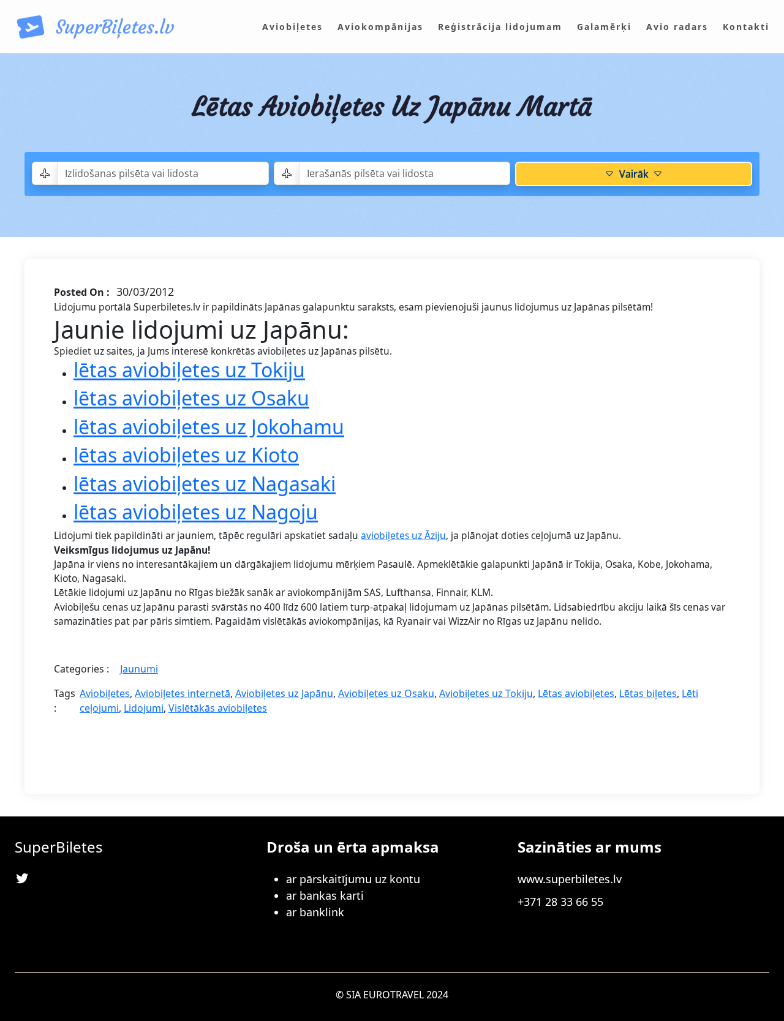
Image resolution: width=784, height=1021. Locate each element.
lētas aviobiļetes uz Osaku (191, 398)
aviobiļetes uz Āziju (403, 535)
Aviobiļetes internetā (182, 693)
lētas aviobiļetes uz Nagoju (196, 512)
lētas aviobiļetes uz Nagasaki (205, 483)
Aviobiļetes (105, 693)
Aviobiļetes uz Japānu (284, 693)
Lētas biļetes (648, 693)
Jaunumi (139, 669)
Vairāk (633, 174)
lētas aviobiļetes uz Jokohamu (209, 426)
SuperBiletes (59, 847)
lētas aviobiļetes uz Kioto (186, 455)
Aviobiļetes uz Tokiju (486, 693)
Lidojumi (144, 708)
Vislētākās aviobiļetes (217, 708)
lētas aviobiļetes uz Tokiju (189, 369)
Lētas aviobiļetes (576, 693)
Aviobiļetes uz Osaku (386, 693)
